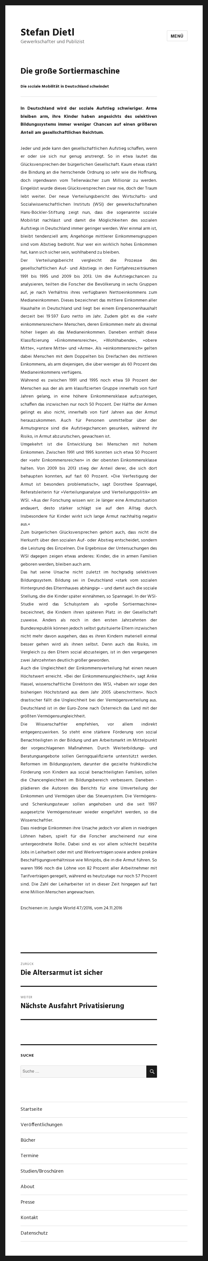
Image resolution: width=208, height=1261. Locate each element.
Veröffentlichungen (41, 1125)
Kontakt (29, 1218)
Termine (30, 1156)
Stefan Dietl (48, 33)
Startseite (31, 1109)
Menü (177, 36)
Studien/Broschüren (42, 1171)
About (27, 1187)
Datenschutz (34, 1233)
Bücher (28, 1140)
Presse (28, 1202)
